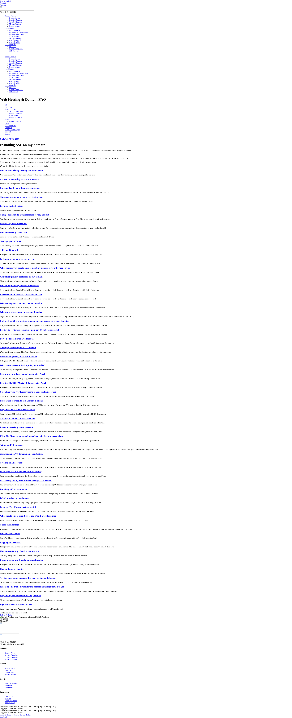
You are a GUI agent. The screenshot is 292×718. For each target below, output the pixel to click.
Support (3, 3)
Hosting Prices (14, 30)
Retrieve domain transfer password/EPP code (21, 294)
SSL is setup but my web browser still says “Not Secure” (26, 480)
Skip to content (5, 1)
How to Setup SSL (16, 49)
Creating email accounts (11, 463)
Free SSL (12, 47)
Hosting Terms (14, 43)
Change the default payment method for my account (24, 215)
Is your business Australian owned (16, 604)
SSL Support (13, 51)
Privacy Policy (25, 715)
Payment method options (11, 206)
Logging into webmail (10, 542)
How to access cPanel (10, 533)
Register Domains (15, 20)
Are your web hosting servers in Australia (19, 179)
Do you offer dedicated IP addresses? (17, 339)
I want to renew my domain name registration (21, 560)
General (7, 134)
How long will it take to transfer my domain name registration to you (32, 587)
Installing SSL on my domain (13, 489)
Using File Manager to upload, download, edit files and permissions (31, 436)
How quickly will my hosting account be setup (21, 170)
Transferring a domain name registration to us (21, 197)
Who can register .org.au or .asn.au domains (21, 312)
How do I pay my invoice (11, 569)
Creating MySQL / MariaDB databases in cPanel (23, 383)
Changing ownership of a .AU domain (18, 347)
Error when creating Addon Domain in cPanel (21, 401)
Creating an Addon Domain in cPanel (17, 418)
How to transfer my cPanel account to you (19, 551)
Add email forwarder (10, 250)
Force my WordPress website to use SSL (18, 507)
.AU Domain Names (16, 111)
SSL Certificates (10, 45)
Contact (3, 715)
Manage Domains (15, 24)
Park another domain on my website (17, 259)
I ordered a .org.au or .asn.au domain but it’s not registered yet (29, 330)
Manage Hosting (15, 38)
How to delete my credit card (13, 232)
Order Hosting (14, 36)
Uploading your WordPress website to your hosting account (28, 392)
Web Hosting (9, 28)
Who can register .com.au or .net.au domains (21, 303)
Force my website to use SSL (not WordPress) (21, 471)
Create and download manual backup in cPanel (22, 374)
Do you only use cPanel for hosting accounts (20, 595)
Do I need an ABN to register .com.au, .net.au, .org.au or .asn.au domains (34, 321)
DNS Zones (13, 115)
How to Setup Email (16, 34)
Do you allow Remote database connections (20, 188)
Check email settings (9, 525)
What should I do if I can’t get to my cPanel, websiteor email (28, 516)
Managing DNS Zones (10, 241)
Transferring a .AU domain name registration (21, 454)
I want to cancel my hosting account (17, 427)
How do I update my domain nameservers (19, 285)
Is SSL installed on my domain (14, 498)
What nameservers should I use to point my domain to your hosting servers (35, 268)
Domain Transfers (15, 113)
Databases (8, 128)
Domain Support (15, 26)
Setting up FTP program (11, 445)
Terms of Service (13, 715)
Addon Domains (15, 122)
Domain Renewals (15, 117)
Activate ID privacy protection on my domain (21, 277)
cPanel (7, 119)
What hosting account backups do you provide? (22, 365)
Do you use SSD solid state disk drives (17, 409)
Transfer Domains (15, 22)
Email (7, 124)
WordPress (8, 107)
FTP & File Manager (12, 130)
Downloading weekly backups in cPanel (18, 356)
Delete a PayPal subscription (13, 223)
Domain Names (10, 16)
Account (3, 5)
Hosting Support (15, 41)
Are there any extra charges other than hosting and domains (28, 578)
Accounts (8, 132)
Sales (6, 105)
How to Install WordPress (18, 32)
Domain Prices (14, 18)
